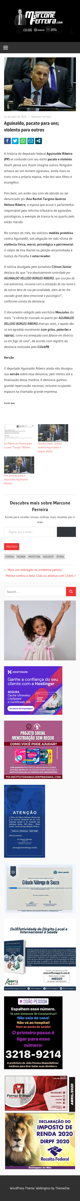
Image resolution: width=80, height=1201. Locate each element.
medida (21, 556)
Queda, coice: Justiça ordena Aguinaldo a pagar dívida (50, 447)
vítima (60, 556)
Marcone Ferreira (41, 116)
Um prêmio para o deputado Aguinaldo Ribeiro (16, 479)
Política (11, 546)
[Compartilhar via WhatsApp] (23, 141)
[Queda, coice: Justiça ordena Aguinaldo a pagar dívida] (53, 432)
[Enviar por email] (30, 141)
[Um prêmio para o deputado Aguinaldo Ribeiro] (19, 465)
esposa (9, 556)
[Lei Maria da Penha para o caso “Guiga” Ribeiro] (19, 432)
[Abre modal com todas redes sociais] (38, 141)
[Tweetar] (15, 141)
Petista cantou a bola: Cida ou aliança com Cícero (39, 575)
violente (48, 556)
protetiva (34, 556)
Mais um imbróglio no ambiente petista (34, 570)
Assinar (66, 532)
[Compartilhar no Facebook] (7, 141)
